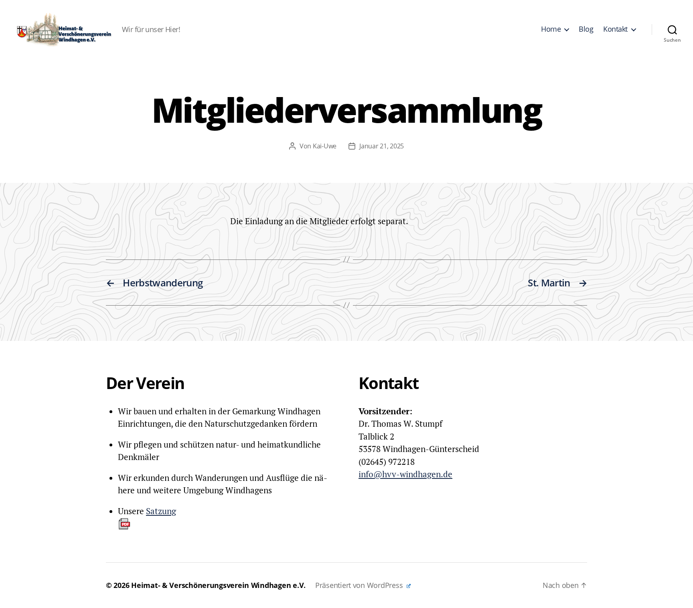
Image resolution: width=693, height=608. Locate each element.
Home (551, 29)
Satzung (161, 511)
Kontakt (615, 29)
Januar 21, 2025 (381, 146)
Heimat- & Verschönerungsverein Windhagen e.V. (218, 585)
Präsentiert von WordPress (360, 585)
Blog (586, 29)
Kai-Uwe (324, 146)
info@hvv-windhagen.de (405, 474)
